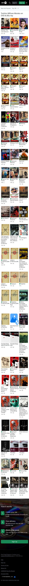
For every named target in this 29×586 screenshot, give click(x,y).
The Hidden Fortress (4, 369)
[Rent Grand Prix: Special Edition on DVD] (14, 192)
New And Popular (6, 8)
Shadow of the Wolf (5, 49)
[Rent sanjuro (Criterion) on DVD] (5, 277)
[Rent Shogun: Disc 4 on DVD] (23, 79)
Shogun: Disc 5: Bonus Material (5, 87)
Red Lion (21, 161)
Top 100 (14, 8)
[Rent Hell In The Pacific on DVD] (5, 172)
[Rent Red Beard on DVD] (5, 211)
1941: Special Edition (14, 106)
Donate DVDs (5, 574)
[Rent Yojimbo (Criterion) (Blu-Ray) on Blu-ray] (14, 295)
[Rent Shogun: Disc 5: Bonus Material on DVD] (5, 79)
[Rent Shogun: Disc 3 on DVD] (23, 61)
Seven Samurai (23, 432)
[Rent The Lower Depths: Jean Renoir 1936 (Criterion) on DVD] (14, 482)
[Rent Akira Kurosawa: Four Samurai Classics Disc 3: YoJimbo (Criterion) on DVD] (23, 295)
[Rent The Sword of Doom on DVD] (23, 192)
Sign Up (14, 542)
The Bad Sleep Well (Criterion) (5, 344)
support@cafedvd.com (7, 556)
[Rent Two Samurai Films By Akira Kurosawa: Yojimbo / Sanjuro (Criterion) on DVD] (5, 229)
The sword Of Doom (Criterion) (5, 200)
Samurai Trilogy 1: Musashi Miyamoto (13, 434)
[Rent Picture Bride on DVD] (23, 23)
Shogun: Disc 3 (22, 68)
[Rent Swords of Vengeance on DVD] (14, 117)
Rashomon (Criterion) (5, 471)
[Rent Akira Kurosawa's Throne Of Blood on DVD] (5, 380)
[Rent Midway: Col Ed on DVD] (14, 136)
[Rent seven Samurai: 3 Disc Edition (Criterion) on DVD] (5, 425)
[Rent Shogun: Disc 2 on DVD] (14, 79)
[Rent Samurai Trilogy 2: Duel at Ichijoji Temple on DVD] (5, 401)
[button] (27, 3)
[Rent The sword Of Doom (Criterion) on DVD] (5, 192)
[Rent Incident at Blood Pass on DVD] (23, 136)
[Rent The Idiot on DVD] (14, 446)
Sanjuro (14, 284)
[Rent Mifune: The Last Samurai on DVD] (5, 23)
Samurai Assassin (13, 218)
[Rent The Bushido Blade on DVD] (14, 23)
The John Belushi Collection (4, 125)
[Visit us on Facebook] (14, 577)
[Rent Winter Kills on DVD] (23, 98)
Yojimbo (23, 284)
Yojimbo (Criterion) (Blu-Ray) (14, 303)
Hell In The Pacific (5, 179)
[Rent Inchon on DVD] (5, 61)
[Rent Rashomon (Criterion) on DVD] (5, 464)
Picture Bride (22, 30)
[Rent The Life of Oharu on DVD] (5, 446)
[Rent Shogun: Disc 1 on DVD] (14, 61)
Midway (23, 123)
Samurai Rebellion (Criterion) (22, 180)
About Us (3, 568)
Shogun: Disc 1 (13, 68)
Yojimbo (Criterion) (4, 326)
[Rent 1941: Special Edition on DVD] (14, 98)
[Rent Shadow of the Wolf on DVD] (5, 41)
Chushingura (23, 238)
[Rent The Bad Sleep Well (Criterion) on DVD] (5, 337)
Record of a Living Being (23, 387)
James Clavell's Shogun (5, 106)
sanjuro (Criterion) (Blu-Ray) (5, 261)
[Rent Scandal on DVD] (14, 464)
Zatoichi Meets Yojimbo (5, 161)
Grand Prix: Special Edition (14, 199)
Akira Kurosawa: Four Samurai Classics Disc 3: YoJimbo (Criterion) (23, 305)
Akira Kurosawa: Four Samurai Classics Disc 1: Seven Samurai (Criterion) (23, 411)
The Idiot (12, 453)
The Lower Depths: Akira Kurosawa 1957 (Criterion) (23, 491)
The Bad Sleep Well (22, 326)
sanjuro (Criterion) (4, 284)
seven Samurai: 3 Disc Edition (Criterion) (5, 434)
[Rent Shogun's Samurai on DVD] (14, 41)
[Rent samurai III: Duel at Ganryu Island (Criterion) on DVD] (14, 380)
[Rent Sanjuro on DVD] (14, 277)
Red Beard (5, 218)
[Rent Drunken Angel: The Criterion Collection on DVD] (5, 482)
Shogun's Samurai (12, 49)
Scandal (14, 471)
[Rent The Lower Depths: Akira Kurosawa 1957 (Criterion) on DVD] (23, 482)
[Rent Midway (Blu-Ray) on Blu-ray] (5, 136)
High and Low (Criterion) (23, 218)
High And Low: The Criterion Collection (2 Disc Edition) (14, 238)
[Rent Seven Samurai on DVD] (23, 425)
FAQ (2, 560)
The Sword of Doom (23, 199)
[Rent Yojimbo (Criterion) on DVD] (5, 319)
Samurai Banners (13, 161)
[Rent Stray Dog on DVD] (23, 464)
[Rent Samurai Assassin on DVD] (14, 211)
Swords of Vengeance (13, 124)
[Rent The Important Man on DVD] (14, 319)
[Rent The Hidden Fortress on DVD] (5, 362)
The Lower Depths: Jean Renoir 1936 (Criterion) (14, 491)
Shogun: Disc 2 (13, 86)
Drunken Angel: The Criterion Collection (4, 491)
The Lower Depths (22, 369)
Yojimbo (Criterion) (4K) (5, 302)
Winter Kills (22, 105)
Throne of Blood (13, 369)
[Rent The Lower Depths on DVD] (23, 362)
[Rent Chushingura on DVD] (23, 229)
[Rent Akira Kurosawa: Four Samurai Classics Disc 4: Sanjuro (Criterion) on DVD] (23, 253)
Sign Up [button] (22, 3)
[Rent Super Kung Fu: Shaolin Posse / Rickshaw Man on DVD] (23, 41)
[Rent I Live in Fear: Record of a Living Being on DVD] (14, 401)
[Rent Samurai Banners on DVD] (14, 154)
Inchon (3, 68)
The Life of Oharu (4, 453)
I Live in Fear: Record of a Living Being (13, 409)
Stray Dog (23, 471)
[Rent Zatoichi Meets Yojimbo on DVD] (5, 154)
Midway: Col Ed (14, 143)
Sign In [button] (15, 3)
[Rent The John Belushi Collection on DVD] (5, 117)
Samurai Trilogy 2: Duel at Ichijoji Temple (5, 410)
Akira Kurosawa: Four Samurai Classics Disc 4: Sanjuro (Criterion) (23, 263)
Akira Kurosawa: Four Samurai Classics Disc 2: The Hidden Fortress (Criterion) (23, 348)
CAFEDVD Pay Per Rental (8, 571)
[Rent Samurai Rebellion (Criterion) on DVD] (23, 172)
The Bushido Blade (14, 30)
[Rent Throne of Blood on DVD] (14, 362)
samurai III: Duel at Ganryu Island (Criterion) (14, 389)
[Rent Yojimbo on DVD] (23, 277)
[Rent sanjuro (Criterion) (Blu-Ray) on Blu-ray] (5, 253)
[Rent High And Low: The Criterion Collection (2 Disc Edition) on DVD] (14, 229)
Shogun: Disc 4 (22, 86)
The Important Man (14, 326)
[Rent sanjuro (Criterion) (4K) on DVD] (14, 253)
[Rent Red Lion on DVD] (23, 154)
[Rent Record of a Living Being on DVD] (23, 380)
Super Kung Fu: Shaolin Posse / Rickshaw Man (23, 50)
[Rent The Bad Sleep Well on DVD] (23, 319)
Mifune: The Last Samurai (4, 30)
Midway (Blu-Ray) (4, 143)
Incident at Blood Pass (23, 143)
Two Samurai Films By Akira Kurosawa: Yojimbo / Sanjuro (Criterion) (5, 240)
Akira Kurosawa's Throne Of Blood (4, 389)
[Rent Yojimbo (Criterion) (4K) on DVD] (5, 295)
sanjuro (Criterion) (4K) (14, 260)
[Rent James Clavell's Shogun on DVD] (5, 98)
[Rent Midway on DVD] (23, 117)
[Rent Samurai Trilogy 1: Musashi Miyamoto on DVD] (14, 425)
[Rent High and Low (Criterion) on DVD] (23, 211)
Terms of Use (4, 565)
